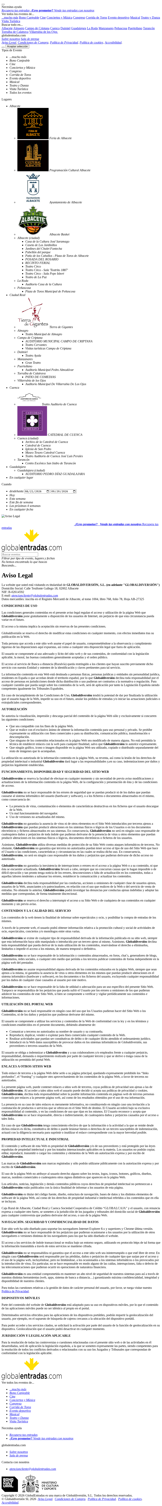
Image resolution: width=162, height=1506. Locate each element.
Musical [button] (135, 17)
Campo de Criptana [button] (37, 28)
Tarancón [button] (149, 28)
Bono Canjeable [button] (29, 17)
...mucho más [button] (10, 17)
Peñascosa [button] (120, 28)
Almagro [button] (18, 28)
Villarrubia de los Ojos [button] (43, 31)
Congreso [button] (79, 17)
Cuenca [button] (55, 28)
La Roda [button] (92, 28)
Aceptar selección (17, 46)
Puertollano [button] (135, 28)
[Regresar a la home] (32, 550)
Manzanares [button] (106, 28)
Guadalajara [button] (78, 28)
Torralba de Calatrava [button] (15, 31)
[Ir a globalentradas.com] (38, 524)
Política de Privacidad (15, 1291)
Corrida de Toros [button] (96, 17)
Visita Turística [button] (11, 21)
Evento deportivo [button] (118, 17)
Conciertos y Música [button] (59, 17)
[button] (81, 558)
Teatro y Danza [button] (150, 17)
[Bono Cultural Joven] (30, 1492)
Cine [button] (43, 17)
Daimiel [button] (65, 28)
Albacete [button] (7, 28)
